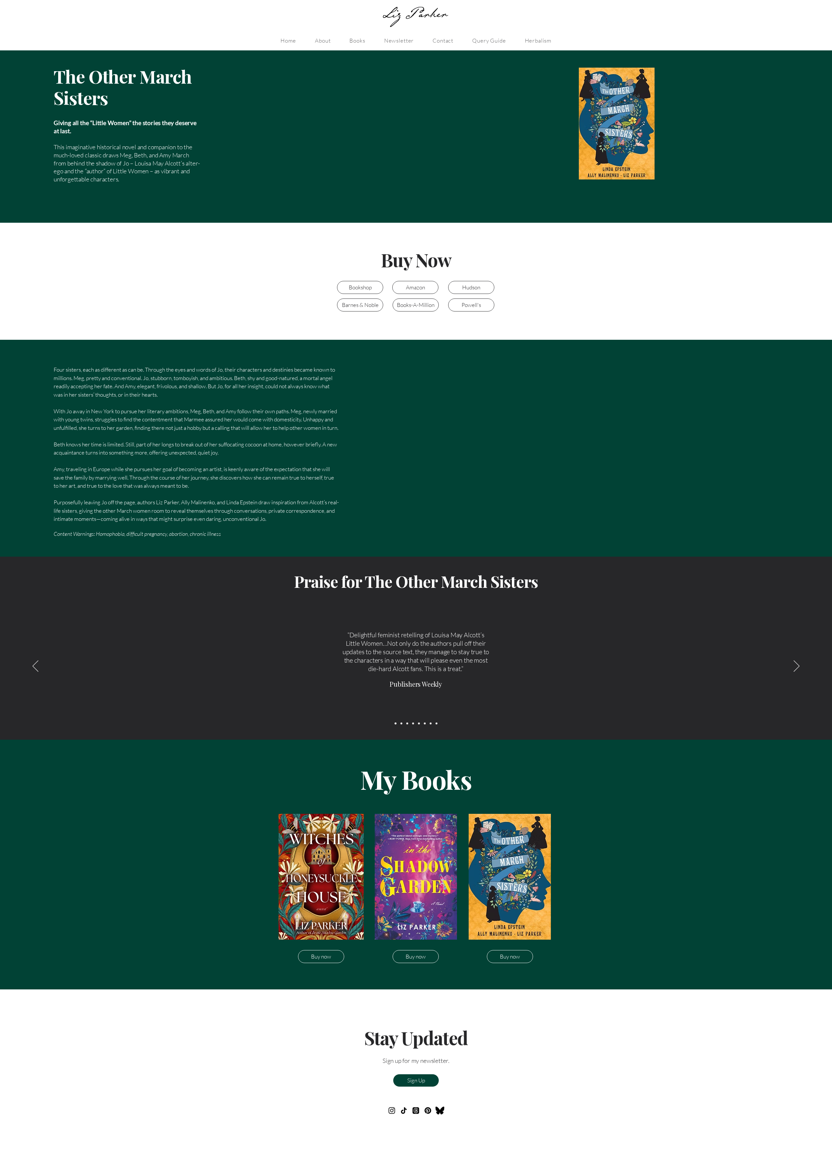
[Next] (797, 666)
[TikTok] (403, 1110)
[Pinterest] (427, 1110)
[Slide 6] (425, 723)
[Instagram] (391, 1110)
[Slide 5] (419, 723)
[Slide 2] (401, 723)
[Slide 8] (431, 723)
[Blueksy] (440, 1110)
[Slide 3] (407, 723)
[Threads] (415, 1110)
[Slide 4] (413, 723)
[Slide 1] (395, 723)
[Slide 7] (436, 723)
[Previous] (35, 666)
